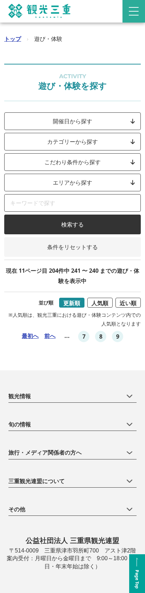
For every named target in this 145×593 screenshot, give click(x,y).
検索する (72, 224)
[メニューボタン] (133, 11)
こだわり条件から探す (72, 162)
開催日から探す (72, 121)
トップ (12, 39)
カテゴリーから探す (72, 142)
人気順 (100, 303)
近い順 (128, 303)
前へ (50, 336)
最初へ (30, 336)
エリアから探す (72, 182)
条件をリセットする (72, 247)
